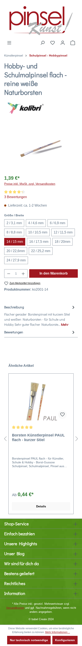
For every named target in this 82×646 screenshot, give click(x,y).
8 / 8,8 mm (14, 232)
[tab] (40, 315)
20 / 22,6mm (16, 251)
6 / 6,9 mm (57, 223)
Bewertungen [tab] (13, 332)
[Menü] (9, 43)
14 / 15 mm (15, 241)
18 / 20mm (62, 241)
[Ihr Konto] (63, 43)
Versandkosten (15, 607)
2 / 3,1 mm (14, 223)
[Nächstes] (77, 439)
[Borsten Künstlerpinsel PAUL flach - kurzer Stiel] (41, 401)
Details (41, 506)
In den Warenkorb (54, 273)
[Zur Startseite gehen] (41, 20)
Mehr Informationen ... (57, 632)
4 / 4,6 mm (36, 223)
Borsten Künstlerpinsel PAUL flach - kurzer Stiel (38, 437)
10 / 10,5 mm (37, 232)
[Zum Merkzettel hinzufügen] (62, 414)
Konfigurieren (65, 640)
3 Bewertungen (15, 197)
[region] (41, 147)
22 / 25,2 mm (40, 251)
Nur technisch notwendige (29, 640)
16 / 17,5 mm (38, 241)
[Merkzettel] (53, 43)
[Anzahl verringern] (8, 273)
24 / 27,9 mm (16, 260)
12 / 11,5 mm (63, 232)
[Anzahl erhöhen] (23, 273)
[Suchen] (42, 43)
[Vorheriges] (5, 439)
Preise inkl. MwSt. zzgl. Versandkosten (29, 183)
